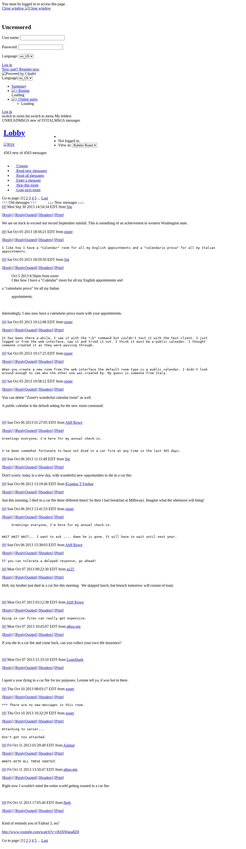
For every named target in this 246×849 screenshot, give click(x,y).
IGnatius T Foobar (79, 484)
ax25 (70, 569)
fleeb (67, 803)
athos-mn (73, 626)
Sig (69, 207)
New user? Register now (20, 69)
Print (59, 215)
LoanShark (75, 660)
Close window (13, 8)
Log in (7, 65)
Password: (10, 47)
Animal (68, 745)
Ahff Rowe (73, 422)
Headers (45, 215)
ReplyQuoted (25, 215)
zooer (68, 232)
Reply (7, 215)
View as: (64, 145)
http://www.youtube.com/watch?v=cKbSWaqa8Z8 (40, 832)
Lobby (14, 132)
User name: (10, 38)
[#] (4, 207)
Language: (10, 56)
